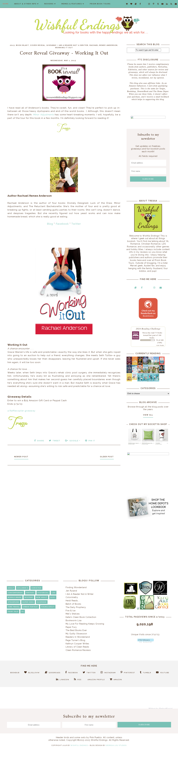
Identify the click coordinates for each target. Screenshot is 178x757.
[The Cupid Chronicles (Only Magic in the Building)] (156, 381)
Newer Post (21, 457)
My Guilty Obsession (76, 634)
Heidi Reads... (73, 600)
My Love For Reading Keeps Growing (85, 624)
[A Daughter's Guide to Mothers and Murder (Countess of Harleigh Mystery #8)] (129, 381)
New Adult (41, 597)
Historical (43, 592)
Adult (11, 588)
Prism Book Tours (100, 4)
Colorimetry (72, 597)
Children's (22, 588)
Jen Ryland (71, 591)
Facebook (62, 223)
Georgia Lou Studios (116, 745)
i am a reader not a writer (73, 45)
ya (22, 611)
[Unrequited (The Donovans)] (145, 372)
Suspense (41, 602)
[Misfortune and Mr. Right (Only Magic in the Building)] (140, 381)
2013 (12, 45)
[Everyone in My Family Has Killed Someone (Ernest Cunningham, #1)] (162, 364)
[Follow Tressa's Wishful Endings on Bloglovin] (145, 642)
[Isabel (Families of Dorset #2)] (156, 372)
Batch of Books (73, 604)
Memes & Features (71, 4)
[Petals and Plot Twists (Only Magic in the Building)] (145, 381)
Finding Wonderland (76, 587)
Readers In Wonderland (78, 637)
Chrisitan (36, 588)
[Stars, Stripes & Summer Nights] (145, 364)
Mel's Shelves (73, 614)
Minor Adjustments (43, 114)
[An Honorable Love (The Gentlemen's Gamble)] (151, 364)
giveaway (51, 45)
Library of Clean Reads (77, 647)
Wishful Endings (79, 745)
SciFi (52, 597)
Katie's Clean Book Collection (81, 617)
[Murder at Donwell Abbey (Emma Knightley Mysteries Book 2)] (134, 372)
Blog (50, 223)
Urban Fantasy (30, 607)
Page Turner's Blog (75, 640)
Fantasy (30, 592)
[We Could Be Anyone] (140, 364)
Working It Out (64, 48)
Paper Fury (71, 627)
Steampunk (13, 602)
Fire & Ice (71, 610)
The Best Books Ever (76, 630)
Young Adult (47, 607)
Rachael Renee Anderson (104, 45)
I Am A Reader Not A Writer (80, 594)
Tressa (144, 333)
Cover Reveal (37, 45)
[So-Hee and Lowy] (134, 379)
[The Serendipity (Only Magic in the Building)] (151, 381)
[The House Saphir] (129, 372)
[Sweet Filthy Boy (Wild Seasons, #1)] (134, 364)
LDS (53, 592)
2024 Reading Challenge (148, 328)
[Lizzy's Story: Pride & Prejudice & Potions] (129, 364)
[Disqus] (64, 504)
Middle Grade (14, 597)
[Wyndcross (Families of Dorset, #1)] (151, 372)
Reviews (49, 4)
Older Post (107, 457)
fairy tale (13, 611)
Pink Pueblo (96, 737)
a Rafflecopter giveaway (21, 411)
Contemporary (15, 592)
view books (160, 345)
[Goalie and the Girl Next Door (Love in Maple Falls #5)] (140, 372)
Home (6, 4)
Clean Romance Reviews (78, 650)
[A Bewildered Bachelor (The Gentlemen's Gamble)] (156, 364)
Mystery (29, 597)
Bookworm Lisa (73, 620)
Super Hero (28, 602)
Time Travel (14, 607)
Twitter (76, 223)
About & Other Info (25, 4)
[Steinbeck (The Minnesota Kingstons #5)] (162, 372)
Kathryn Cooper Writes (77, 644)
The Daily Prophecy (76, 607)
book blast (22, 45)
